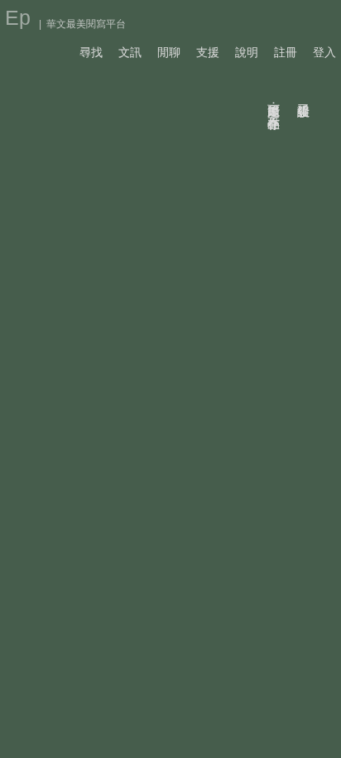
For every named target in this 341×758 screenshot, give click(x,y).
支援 (207, 52)
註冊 (285, 52)
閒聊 (168, 52)
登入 (324, 52)
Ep (18, 17)
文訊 (130, 52)
